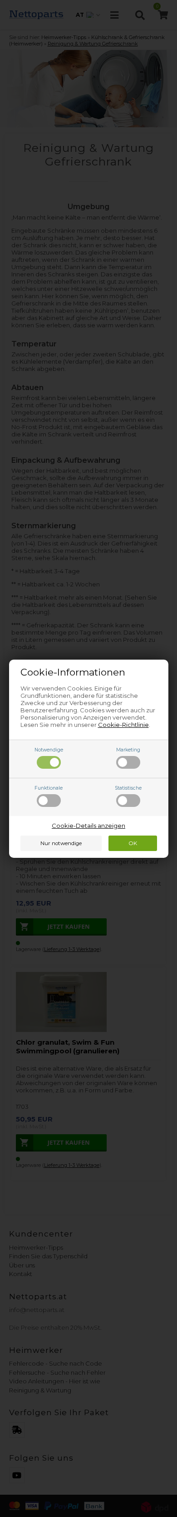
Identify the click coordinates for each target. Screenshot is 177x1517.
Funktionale (48, 788)
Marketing (128, 750)
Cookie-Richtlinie (123, 724)
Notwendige (48, 750)
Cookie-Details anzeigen (88, 825)
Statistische (128, 788)
